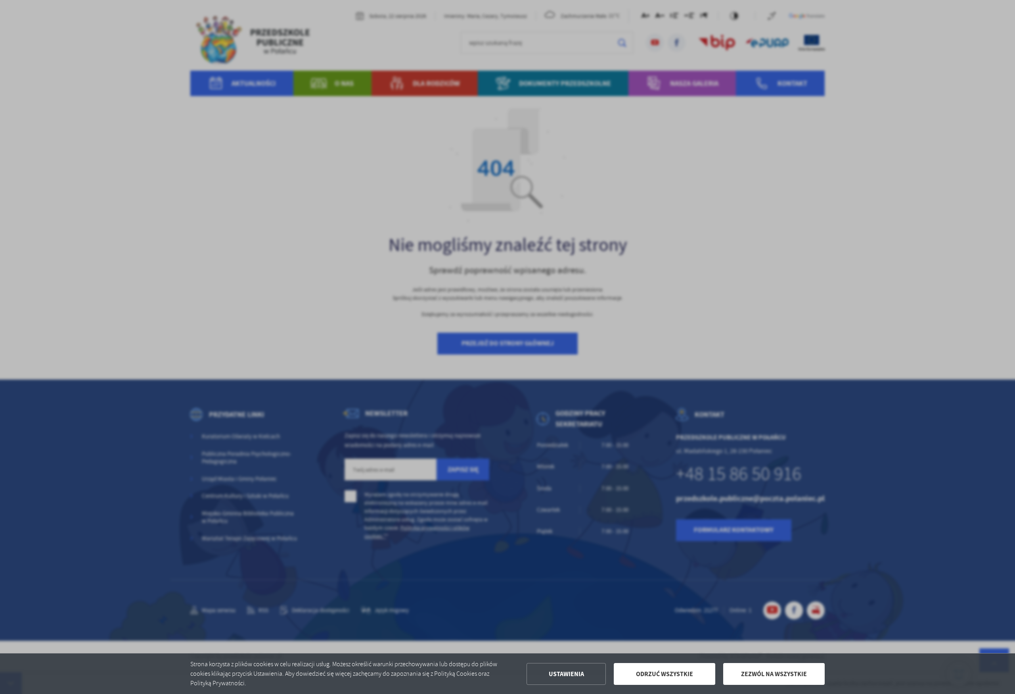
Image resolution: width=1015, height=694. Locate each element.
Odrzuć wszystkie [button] (664, 674)
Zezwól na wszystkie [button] (774, 674)
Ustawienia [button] (566, 674)
